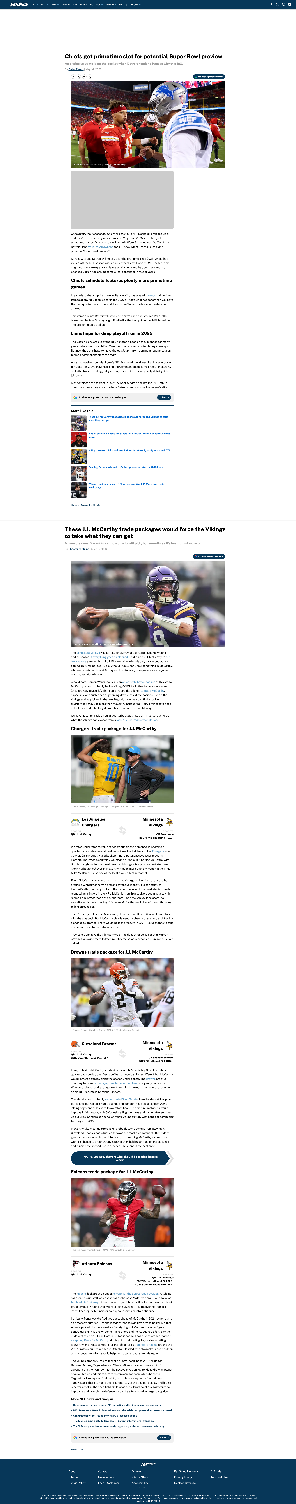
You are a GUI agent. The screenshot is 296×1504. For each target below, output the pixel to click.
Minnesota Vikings (88, 652)
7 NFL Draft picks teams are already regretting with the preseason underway (118, 1426)
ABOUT (134, 4)
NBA (54, 4)
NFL (34, 4)
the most (151, 295)
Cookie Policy (77, 1483)
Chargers (158, 851)
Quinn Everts (76, 69)
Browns (151, 1078)
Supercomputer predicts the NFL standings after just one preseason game (117, 1405)
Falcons (81, 1293)
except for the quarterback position (136, 1293)
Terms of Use (219, 1477)
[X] (277, 4)
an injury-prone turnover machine (116, 1083)
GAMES (123, 4)
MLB (43, 4)
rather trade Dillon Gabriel (121, 1099)
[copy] (90, 76)
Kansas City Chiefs (90, 505)
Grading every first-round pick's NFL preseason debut (105, 1415)
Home (74, 505)
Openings (138, 1471)
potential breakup (146, 1344)
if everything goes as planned (109, 657)
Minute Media (53, 1495)
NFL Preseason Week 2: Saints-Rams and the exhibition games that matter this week (122, 1410)
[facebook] (271, 4)
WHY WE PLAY (69, 4)
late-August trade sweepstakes (137, 720)
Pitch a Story (140, 1477)
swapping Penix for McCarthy (90, 1340)
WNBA (83, 4)
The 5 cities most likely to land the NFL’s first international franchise (113, 1420)
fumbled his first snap (85, 1302)
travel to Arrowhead (100, 246)
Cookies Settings (185, 1483)
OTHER (110, 4)
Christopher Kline (79, 549)
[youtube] (290, 4)
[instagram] (283, 4)
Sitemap (74, 1477)
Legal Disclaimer (108, 1483)
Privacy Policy (183, 1477)
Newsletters (106, 1477)
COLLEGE (95, 4)
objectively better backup (138, 682)
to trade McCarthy (152, 690)
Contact (103, 1471)
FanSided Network (186, 1471)
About (72, 1471)
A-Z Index (217, 1471)
